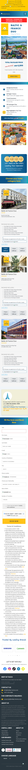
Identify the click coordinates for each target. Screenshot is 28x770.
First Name (4, 435)
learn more (4, 244)
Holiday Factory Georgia (7, 744)
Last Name (4, 442)
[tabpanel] (7, 648)
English (5, 758)
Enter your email (5, 682)
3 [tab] (13, 655)
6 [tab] (19, 655)
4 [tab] (15, 655)
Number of (7, 496)
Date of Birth (5, 488)
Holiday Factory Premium (8, 742)
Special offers (5, 732)
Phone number (5, 473)
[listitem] (15, 239)
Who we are (18, 732)
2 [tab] (10, 655)
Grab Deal (14, 76)
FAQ (17, 737)
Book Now (14, 521)
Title (3, 427)
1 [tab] (8, 655)
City (3, 465)
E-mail (3, 450)
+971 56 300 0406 (18, 3)
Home (17, 730)
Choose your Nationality (8, 481)
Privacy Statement (20, 741)
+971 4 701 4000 (18, 1)
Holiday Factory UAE (6, 740)
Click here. (13, 573)
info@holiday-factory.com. (18, 4)
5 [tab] (17, 655)
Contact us (18, 734)
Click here (17, 580)
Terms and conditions (21, 739)
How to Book (4, 730)
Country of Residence (7, 458)
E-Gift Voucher (5, 734)
